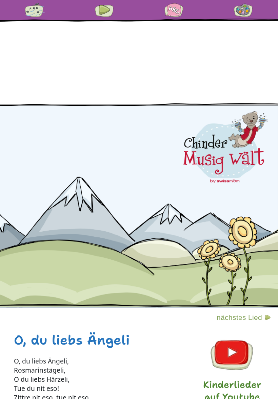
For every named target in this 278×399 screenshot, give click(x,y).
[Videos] (104, 10)
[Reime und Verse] (174, 10)
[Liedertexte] (35, 10)
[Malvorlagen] (243, 10)
